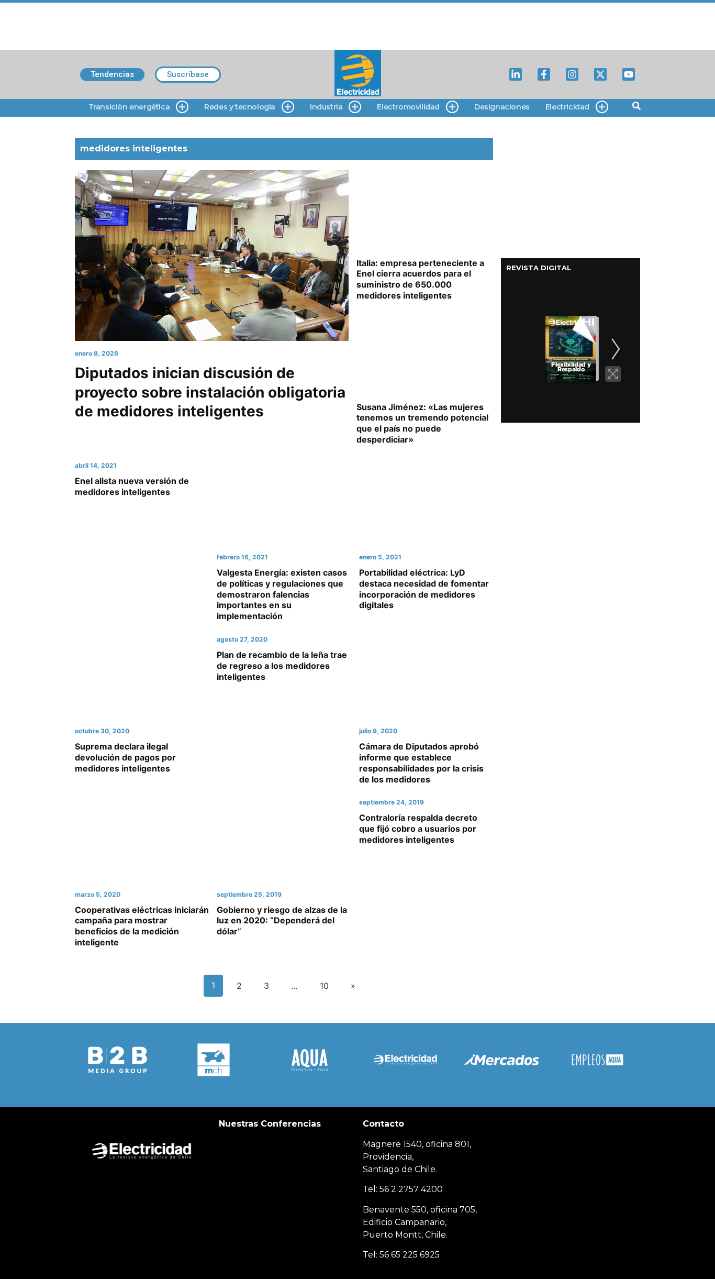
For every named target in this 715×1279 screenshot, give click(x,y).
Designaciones (502, 107)
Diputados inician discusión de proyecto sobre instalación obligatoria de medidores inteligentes (210, 392)
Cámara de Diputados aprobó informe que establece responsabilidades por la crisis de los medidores (421, 762)
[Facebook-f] (544, 74)
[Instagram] (572, 74)
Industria (326, 107)
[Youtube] (628, 74)
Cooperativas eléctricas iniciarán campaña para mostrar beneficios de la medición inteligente (142, 926)
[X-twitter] (600, 74)
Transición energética (129, 107)
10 (324, 985)
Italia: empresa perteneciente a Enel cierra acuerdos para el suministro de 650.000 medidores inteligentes (420, 279)
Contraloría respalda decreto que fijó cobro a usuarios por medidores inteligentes (418, 828)
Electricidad (567, 107)
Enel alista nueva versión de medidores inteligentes (132, 486)
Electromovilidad (408, 107)
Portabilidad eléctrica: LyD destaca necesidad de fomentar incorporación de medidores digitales (424, 588)
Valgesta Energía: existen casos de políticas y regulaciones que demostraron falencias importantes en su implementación (282, 594)
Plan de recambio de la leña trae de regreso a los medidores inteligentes (282, 665)
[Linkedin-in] (515, 74)
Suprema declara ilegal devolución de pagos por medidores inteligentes (125, 757)
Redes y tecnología (239, 107)
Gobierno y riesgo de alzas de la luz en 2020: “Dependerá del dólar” (282, 921)
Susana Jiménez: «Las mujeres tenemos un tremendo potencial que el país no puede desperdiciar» (422, 423)
